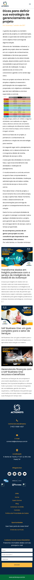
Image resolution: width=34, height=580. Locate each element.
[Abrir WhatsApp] (4, 575)
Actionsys (9, 25)
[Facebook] (9, 474)
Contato (17, 510)
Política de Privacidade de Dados (17, 513)
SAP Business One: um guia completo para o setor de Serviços (16, 331)
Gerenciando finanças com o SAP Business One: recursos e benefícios (16, 372)
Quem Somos (17, 500)
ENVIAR (17, 565)
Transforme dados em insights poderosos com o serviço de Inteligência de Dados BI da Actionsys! (15, 273)
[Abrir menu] (30, 4)
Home (17, 497)
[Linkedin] (14, 474)
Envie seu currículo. (17, 530)
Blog (17, 504)
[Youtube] (24, 474)
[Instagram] (19, 474)
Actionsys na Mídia (17, 507)
